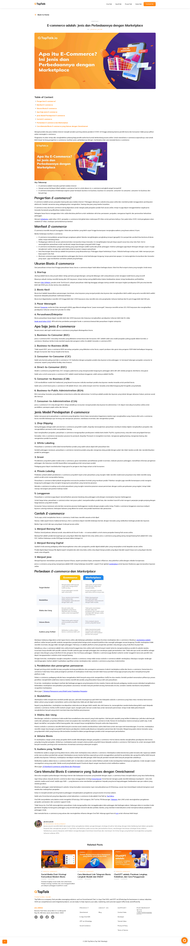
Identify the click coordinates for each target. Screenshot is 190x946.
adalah (143, 640)
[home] (41, 4)
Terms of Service (123, 930)
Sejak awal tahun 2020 (42, 321)
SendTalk (118, 4)
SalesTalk (138, 4)
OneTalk (109, 4)
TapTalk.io (110, 796)
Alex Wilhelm (45, 282)
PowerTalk (128, 4)
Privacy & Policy (123, 926)
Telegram (114, 799)
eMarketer (44, 219)
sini (117, 813)
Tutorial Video (122, 921)
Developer (121, 917)
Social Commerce (85, 926)
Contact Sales (122, 912)
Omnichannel (96, 779)
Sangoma (44, 307)
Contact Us (149, 4)
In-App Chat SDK (85, 917)
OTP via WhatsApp (86, 921)
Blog (100, 912)
